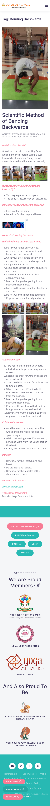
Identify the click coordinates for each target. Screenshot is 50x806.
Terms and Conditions (35, 778)
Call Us (25, 553)
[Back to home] (16, 5)
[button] (46, 5)
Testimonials (10, 773)
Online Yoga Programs (23, 526)
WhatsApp (11, 797)
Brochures (28, 773)
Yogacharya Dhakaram (28, 134)
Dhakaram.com (23, 535)
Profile (42, 773)
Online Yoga (12, 781)
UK (33, 544)
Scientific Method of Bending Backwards (23, 121)
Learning (34, 137)
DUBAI (15, 544)
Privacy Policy (10, 778)
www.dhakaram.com (12, 486)
